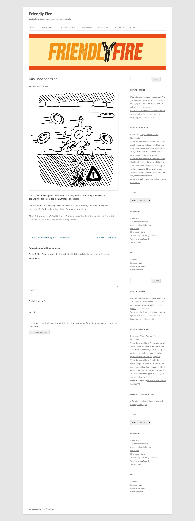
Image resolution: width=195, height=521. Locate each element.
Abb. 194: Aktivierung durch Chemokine (49, 237)
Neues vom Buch (137, 232)
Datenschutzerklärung (125, 27)
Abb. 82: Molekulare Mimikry (153, 169)
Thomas (133, 172)
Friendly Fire (40, 13)
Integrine (46, 219)
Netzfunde (134, 228)
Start (31, 27)
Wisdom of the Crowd (139, 239)
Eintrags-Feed (136, 263)
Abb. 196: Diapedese (107, 237)
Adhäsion (106, 216)
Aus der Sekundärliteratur (141, 225)
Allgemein (134, 218)
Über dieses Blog (68, 27)
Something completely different (143, 235)
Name (32, 290)
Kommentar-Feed (137, 266)
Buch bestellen (47, 27)
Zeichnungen (71, 216)
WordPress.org (136, 269)
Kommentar (35, 258)
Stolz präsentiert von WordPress (42, 509)
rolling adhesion (70, 219)
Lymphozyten (57, 219)
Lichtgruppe (135, 117)
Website (33, 312)
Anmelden (134, 259)
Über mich (87, 27)
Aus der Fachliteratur (139, 221)
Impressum (103, 27)
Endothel (37, 219)
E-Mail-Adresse (37, 301)
